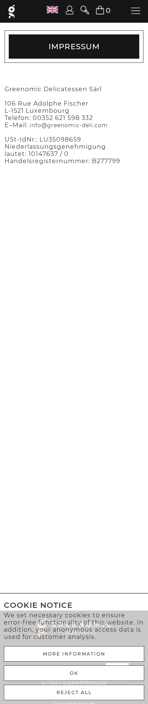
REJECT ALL (74, 692)
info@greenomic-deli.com (69, 125)
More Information (74, 654)
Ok (74, 673)
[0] (95, 10)
